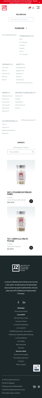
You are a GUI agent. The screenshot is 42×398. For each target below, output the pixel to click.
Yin (20, 51)
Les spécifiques (8, 121)
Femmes (5, 102)
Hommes (5, 105)
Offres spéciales (27, 120)
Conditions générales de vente (13, 390)
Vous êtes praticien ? (21, 358)
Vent (16, 108)
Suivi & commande (21, 354)
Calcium (4, 127)
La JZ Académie (21, 338)
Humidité (18, 102)
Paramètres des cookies (11, 393)
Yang (21, 48)
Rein (3, 79)
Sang (21, 45)
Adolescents (6, 96)
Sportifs (4, 111)
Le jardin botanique (21, 325)
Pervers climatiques (24, 93)
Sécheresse (19, 105)
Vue (3, 124)
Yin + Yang (22, 54)
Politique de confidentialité (12, 386)
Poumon (4, 73)
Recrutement (21, 344)
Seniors (4, 108)
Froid (16, 99)
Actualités (21, 341)
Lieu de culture (21, 321)
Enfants (4, 99)
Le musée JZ (21, 328)
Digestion (19, 70)
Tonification (24, 36)
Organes (6, 64)
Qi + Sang (22, 42)
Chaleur (17, 96)
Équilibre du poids (7, 130)
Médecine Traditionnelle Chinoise (21, 334)
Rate (3, 76)
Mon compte (21, 364)
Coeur (4, 67)
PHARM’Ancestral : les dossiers (21, 331)
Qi (20, 39)
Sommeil (19, 79)
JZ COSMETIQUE (8, 35)
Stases (4, 133)
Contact (21, 348)
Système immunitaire (23, 82)
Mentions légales (8, 383)
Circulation (19, 67)
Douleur (18, 73)
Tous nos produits (21, 311)
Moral (18, 76)
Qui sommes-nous (21, 318)
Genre (4, 93)
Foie (3, 70)
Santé (18, 64)
